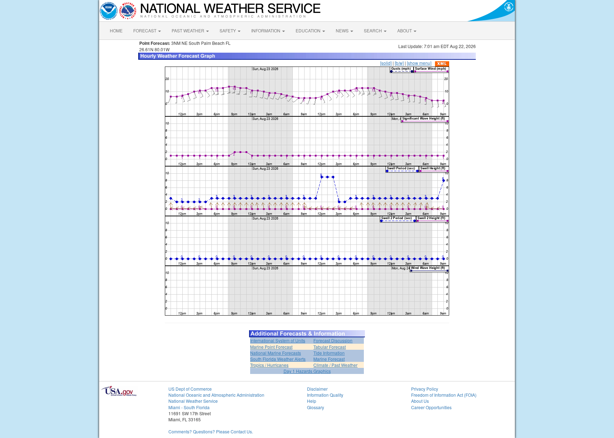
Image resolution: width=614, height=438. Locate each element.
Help (311, 401)
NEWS (343, 30)
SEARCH (373, 30)
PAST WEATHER (188, 30)
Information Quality (325, 395)
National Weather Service (193, 401)
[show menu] (419, 63)
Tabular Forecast (329, 347)
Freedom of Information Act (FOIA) (443, 395)
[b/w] (399, 63)
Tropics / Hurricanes (269, 365)
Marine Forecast (329, 359)
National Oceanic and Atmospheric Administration (216, 395)
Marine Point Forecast (271, 347)
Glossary (315, 407)
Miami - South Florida (189, 407)
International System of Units (277, 340)
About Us (420, 401)
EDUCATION (309, 30)
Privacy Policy (424, 389)
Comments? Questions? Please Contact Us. (210, 431)
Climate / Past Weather (335, 365)
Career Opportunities (431, 407)
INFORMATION (266, 30)
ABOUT (405, 30)
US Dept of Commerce (190, 389)
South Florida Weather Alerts (278, 359)
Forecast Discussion (332, 340)
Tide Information (329, 353)
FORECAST (145, 30)
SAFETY (228, 30)
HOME (116, 30)
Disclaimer (317, 389)
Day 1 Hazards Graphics (307, 371)
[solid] (386, 63)
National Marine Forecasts (275, 353)
